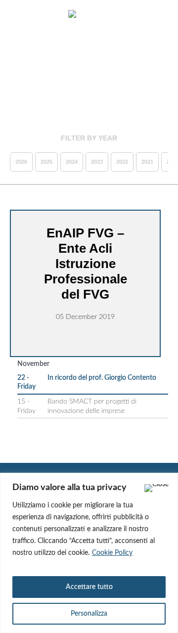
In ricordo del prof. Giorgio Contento (101, 377)
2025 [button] (46, 162)
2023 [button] (97, 162)
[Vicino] (156, 488)
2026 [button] (21, 162)
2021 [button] (147, 162)
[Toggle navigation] (19, 15)
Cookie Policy (112, 552)
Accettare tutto (89, 587)
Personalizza (89, 613)
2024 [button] (72, 162)
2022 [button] (122, 162)
